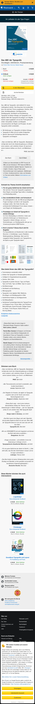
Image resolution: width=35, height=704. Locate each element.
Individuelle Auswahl (17, 693)
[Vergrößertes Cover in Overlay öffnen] (18, 38)
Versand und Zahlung (6, 638)
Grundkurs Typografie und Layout (17, 558)
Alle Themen (19, 12)
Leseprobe (4, 316)
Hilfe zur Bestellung (9, 600)
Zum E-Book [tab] (23, 158)
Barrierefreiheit (23, 621)
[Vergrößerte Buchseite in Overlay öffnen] (9, 249)
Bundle (5, 79)
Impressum (13, 702)
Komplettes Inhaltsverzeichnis (10, 314)
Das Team (4, 621)
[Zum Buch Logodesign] (17, 486)
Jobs (2, 629)
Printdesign (17, 528)
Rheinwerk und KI (23, 619)
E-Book (5, 74)
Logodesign (17, 498)
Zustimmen (12, 655)
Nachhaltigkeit (23, 624)
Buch (4, 69)
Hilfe (20, 638)
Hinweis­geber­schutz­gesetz (26, 629)
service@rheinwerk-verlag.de (12, 604)
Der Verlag (4, 619)
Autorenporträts (25, 359)
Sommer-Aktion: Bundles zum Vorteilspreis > (14, 2)
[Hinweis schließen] (32, 2)
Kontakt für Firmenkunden (11, 602)
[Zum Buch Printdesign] (17, 516)
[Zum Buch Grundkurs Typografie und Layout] (17, 547)
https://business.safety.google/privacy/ (21, 684)
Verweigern (27, 668)
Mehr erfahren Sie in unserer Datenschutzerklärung (15, 677)
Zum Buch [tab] (8, 158)
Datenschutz (21, 702)
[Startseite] (8, 8)
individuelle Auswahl (12, 668)
